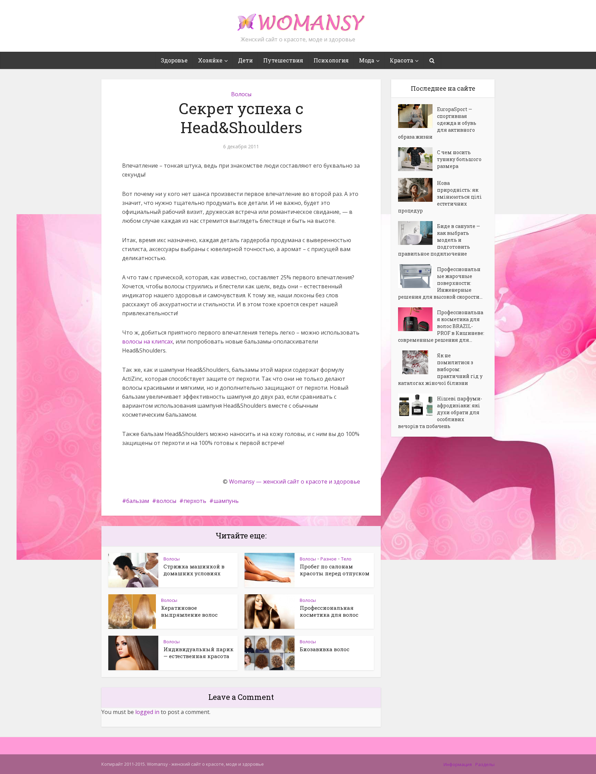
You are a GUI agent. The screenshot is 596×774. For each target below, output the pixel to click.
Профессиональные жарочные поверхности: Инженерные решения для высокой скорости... (440, 283)
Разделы (485, 764)
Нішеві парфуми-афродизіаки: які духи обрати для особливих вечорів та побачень (440, 412)
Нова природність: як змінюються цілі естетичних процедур (440, 197)
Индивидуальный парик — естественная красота (198, 652)
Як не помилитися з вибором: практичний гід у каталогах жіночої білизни (440, 369)
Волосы (241, 94)
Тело (346, 559)
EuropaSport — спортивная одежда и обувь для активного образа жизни (437, 123)
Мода (366, 60)
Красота (401, 60)
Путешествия (283, 60)
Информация (458, 764)
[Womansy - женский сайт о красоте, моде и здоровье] (298, 19)
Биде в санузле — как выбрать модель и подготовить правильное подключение (439, 240)
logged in (147, 712)
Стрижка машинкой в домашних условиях (194, 570)
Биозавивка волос (324, 649)
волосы (166, 501)
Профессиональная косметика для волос (329, 611)
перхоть (194, 501)
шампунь (226, 501)
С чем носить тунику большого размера (459, 159)
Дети (245, 60)
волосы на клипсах (147, 341)
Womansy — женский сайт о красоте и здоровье (294, 481)
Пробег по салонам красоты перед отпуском (334, 570)
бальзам (137, 501)
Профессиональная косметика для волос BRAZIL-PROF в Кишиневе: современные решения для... (441, 326)
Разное (328, 559)
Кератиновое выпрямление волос (189, 611)
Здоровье (174, 60)
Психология (331, 60)
